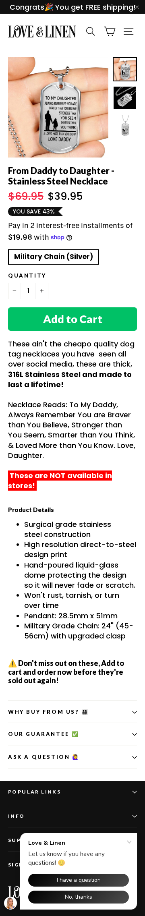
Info (16, 816)
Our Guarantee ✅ (43, 734)
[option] (58, 107)
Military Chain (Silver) (53, 256)
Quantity (27, 276)
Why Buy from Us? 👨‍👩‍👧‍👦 (48, 712)
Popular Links (34, 792)
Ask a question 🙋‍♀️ (44, 757)
